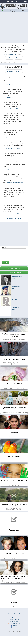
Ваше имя (4, 247)
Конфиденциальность (14, 619)
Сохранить (5, 262)
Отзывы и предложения (14, 623)
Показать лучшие (14, 71)
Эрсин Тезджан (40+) (11, 137)
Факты (12, 1)
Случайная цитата (15, 272)
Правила (14, 618)
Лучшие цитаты (15, 268)
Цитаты (3, 1)
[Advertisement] (14, 27)
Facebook (15, 625)
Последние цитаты (14, 621)
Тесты (17, 1)
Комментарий (5, 253)
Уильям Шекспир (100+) (12, 108)
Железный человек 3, (11, 54)
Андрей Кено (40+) (10, 169)
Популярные (13, 11)
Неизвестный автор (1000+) (13, 148)
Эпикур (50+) (9, 125)
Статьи (7, 1)
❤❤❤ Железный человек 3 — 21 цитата (16, 613)
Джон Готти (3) (9, 84)
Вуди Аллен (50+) (10, 97)
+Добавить (4, 11)
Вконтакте (14, 627)
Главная (3, 613)
